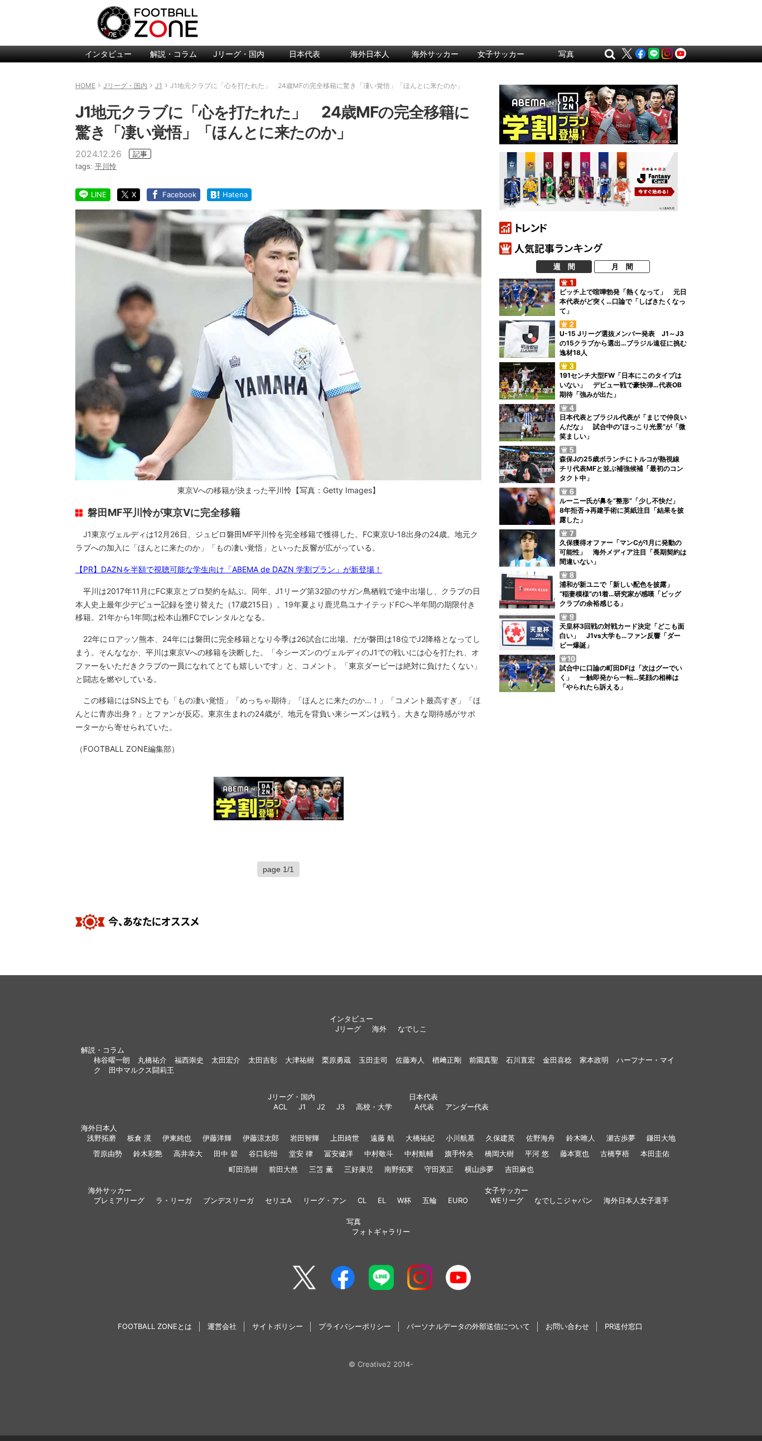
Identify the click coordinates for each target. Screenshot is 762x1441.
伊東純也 (176, 1137)
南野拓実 (398, 1169)
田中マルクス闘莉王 (141, 1069)
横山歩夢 (479, 1169)
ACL (280, 1106)
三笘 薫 (321, 1169)
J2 (321, 1106)
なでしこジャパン (563, 1200)
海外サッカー (435, 54)
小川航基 (460, 1137)
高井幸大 (187, 1153)
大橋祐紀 (420, 1137)
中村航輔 (418, 1153)
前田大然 (283, 1169)
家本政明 (594, 1059)
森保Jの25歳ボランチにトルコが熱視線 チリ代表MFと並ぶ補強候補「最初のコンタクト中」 (623, 468)
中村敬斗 (378, 1153)
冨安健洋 (338, 1153)
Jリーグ (348, 1028)
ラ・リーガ (174, 1200)
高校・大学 (374, 1106)
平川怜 (106, 166)
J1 (302, 1106)
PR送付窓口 (624, 1326)
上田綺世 (344, 1137)
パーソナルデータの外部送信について (468, 1326)
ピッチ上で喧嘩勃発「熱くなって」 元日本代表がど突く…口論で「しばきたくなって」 (623, 301)
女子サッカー (501, 54)
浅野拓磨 (101, 1137)
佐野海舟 (540, 1137)
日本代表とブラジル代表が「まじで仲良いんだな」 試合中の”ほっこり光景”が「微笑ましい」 (623, 426)
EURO (458, 1200)
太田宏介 (225, 1059)
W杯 (404, 1200)
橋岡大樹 (499, 1153)
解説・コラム (173, 54)
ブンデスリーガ (228, 1200)
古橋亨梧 (614, 1153)
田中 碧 (226, 1153)
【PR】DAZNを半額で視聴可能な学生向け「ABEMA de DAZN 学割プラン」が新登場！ (228, 569)
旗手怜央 (459, 1153)
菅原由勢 (107, 1153)
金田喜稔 (557, 1059)
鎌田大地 (661, 1137)
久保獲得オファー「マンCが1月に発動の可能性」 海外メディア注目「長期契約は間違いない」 (623, 552)
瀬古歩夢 (620, 1137)
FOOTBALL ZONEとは (155, 1326)
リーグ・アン (324, 1200)
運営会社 (222, 1326)
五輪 (429, 1200)
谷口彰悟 (263, 1153)
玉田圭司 (373, 1059)
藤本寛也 (574, 1153)
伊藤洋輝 (217, 1137)
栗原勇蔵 (336, 1059)
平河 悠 (537, 1153)
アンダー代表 (467, 1106)
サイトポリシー (277, 1326)
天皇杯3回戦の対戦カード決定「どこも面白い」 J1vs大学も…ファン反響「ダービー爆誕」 (622, 635)
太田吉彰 (262, 1059)
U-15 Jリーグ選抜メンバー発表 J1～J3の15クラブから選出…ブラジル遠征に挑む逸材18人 (623, 343)
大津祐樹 (299, 1059)
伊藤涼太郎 (261, 1137)
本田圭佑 (654, 1153)
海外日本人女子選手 (636, 1200)
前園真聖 (483, 1059)
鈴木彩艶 (147, 1153)
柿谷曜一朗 (112, 1059)
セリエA (278, 1200)
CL (362, 1200)
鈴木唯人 (580, 1137)
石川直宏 (520, 1059)
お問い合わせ (567, 1326)
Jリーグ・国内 (238, 54)
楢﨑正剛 (446, 1059)
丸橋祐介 (152, 1059)
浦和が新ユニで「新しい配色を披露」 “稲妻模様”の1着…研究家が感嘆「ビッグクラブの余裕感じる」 (620, 593)
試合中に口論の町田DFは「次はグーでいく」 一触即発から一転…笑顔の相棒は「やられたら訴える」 (621, 677)
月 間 (622, 266)
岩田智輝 (304, 1137)
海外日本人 (369, 54)
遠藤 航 (382, 1137)
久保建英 (500, 1137)
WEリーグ (506, 1200)
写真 (566, 54)
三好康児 (358, 1169)
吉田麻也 (519, 1169)
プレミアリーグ (119, 1200)
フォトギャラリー (381, 1231)
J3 (340, 1106)
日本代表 (304, 54)
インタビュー (108, 54)
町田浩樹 (243, 1169)
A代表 (424, 1106)
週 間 (564, 266)
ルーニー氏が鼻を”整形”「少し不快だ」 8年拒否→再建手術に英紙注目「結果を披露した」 (623, 510)
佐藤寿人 (410, 1059)
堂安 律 (301, 1153)
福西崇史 (189, 1059)
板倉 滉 (139, 1137)
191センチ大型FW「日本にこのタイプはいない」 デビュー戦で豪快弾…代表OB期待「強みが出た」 (621, 384)
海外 (379, 1028)
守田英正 (439, 1169)
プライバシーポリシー (355, 1326)
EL (382, 1200)
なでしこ (412, 1028)
